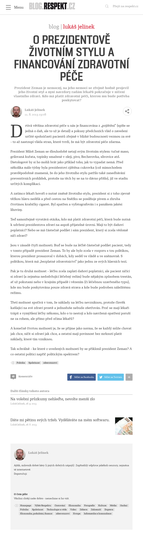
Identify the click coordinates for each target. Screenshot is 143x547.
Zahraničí (96, 509)
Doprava (109, 509)
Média (113, 505)
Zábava (83, 509)
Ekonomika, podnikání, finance (36, 513)
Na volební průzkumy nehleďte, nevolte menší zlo (52, 399)
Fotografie (89, 505)
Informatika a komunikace (97, 513)
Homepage (25, 505)
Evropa (76, 513)
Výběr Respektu (43, 505)
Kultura (102, 505)
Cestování (60, 505)
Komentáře (22, 376)
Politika (21, 362)
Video (73, 509)
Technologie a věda (57, 509)
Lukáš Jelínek (79, 26)
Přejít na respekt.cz (125, 6)
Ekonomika (75, 505)
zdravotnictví (50, 362)
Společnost (34, 362)
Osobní (123, 505)
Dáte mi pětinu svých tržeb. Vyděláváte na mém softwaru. (60, 420)
